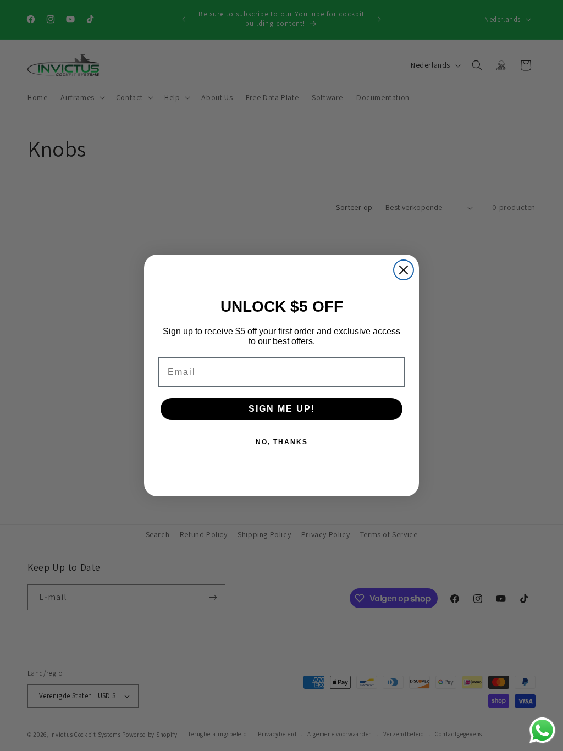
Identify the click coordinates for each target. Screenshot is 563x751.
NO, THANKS (282, 442)
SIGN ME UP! (282, 408)
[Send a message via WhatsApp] (542, 730)
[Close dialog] (403, 270)
